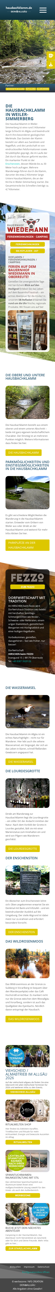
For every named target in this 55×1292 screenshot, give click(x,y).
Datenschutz (44, 1267)
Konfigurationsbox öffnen (36, 1272)
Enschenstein (13, 163)
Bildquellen (15, 1267)
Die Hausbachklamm (23, 452)
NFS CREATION (35, 1281)
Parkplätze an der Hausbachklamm (21, 545)
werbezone (20, 1281)
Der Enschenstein (21, 932)
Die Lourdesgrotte (22, 849)
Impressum (29, 1267)
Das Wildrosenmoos (23, 1019)
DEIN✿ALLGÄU (27, 1285)
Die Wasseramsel (20, 762)
